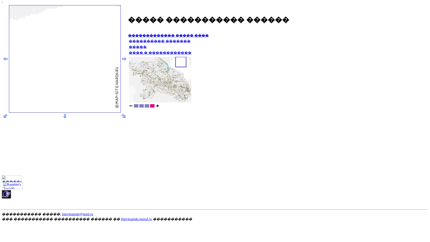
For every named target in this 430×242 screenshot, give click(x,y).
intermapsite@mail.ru (77, 214)
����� (138, 47)
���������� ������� (160, 41)
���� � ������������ (160, 53)
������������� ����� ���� (168, 35)
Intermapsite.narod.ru (136, 219)
